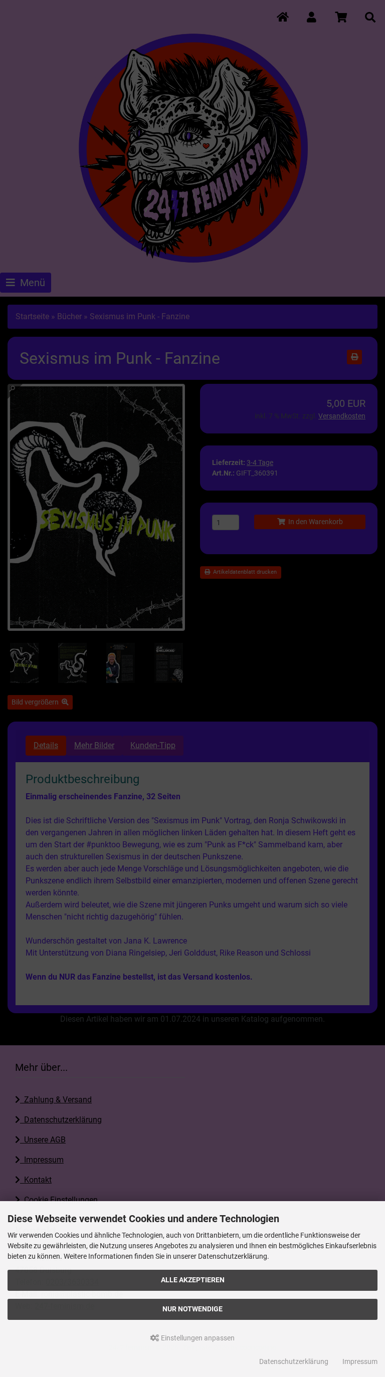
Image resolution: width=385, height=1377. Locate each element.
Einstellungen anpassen (197, 1338)
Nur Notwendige (192, 1309)
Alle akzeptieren (193, 1280)
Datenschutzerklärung (293, 1361)
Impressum (359, 1361)
